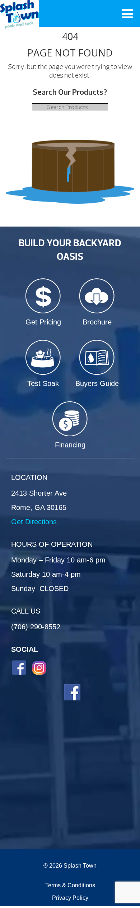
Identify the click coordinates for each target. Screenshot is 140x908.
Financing (70, 445)
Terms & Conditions (70, 885)
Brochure (97, 322)
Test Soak (43, 383)
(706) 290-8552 (35, 627)
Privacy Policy (70, 898)
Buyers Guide (97, 383)
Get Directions (34, 522)
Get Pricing (43, 322)
